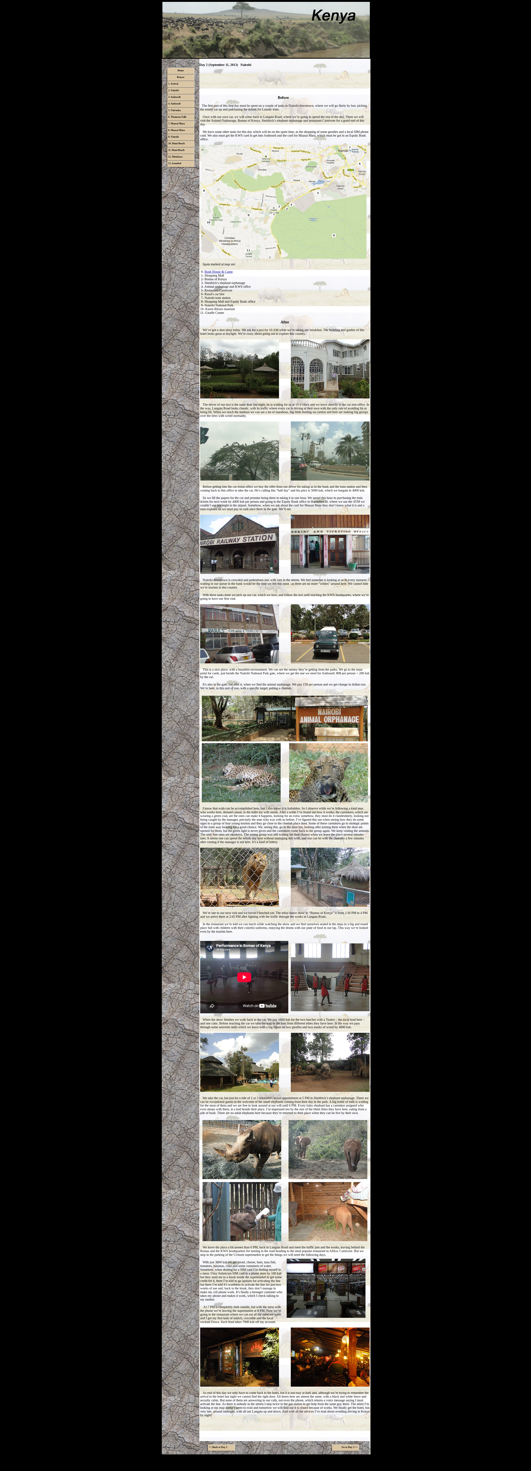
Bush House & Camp (219, 271)
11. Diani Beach (176, 150)
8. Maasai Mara (176, 130)
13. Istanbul (174, 163)
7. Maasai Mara (176, 123)
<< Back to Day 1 (218, 1447)
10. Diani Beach (176, 143)
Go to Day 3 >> (350, 1447)
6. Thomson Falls (177, 116)
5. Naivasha (174, 110)
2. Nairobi (173, 90)
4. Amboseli (174, 103)
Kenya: (181, 77)
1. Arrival (173, 83)
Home (181, 70)
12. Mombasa (175, 156)
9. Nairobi (173, 136)
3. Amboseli (174, 97)
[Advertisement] (284, 80)
